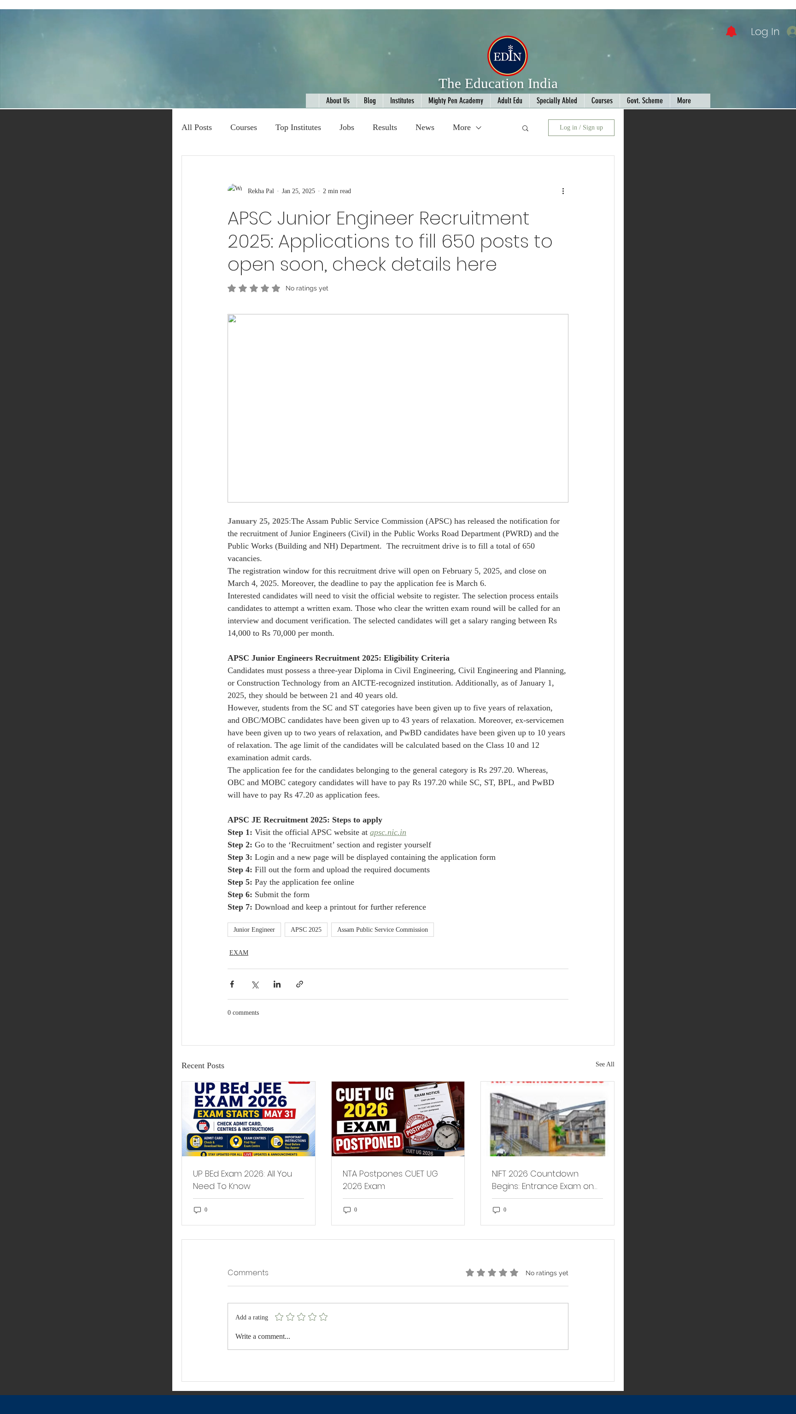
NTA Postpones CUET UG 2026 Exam (390, 1180)
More (462, 127)
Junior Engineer (254, 929)
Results (385, 127)
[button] (525, 127)
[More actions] (562, 190)
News (425, 127)
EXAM (238, 952)
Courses (243, 127)
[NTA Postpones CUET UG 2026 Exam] (398, 1119)
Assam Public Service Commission (382, 929)
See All (605, 1064)
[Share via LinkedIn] (277, 984)
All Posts (196, 127)
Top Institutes (298, 127)
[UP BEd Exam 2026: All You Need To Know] (248, 1119)
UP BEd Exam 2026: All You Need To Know (242, 1180)
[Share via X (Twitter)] (254, 984)
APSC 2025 (306, 929)
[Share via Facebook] (232, 984)
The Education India (498, 83)
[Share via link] (299, 984)
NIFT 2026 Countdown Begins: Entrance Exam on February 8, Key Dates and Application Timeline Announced (544, 1180)
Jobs (346, 127)
